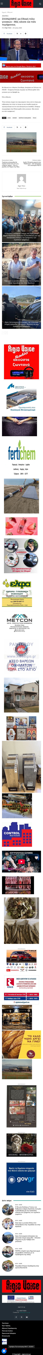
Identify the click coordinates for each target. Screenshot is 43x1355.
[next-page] (6, 332)
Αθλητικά (9, 12)
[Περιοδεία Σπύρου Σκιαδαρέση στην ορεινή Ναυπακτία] (8, 1266)
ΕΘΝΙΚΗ (15, 118)
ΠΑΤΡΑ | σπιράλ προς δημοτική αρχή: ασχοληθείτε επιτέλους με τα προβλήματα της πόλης (27, 1252)
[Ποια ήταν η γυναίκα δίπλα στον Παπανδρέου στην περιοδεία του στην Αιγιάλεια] (21, 264)
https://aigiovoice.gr (21, 188)
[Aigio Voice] (21, 178)
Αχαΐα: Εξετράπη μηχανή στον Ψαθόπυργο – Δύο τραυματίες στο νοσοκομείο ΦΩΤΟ (32, 163)
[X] (21, 1317)
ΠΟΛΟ (34, 118)
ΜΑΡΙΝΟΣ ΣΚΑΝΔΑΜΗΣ (25, 118)
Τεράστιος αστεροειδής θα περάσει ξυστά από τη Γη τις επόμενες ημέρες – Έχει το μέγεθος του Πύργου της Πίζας (10, 164)
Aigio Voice (8, 27)
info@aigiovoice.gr (25, 1312)
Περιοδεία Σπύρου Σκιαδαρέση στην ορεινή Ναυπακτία (27, 1266)
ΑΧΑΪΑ (9, 118)
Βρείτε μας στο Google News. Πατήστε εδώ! (21, 66)
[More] (26, 34)
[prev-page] (3, 332)
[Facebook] (16, 1317)
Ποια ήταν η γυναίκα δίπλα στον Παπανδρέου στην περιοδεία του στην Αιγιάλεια (27, 1224)
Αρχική (4, 12)
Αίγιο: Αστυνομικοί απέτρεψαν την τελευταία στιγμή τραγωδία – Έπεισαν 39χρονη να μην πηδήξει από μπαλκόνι (21, 324)
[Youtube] (27, 1317)
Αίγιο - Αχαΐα (21, 231)
